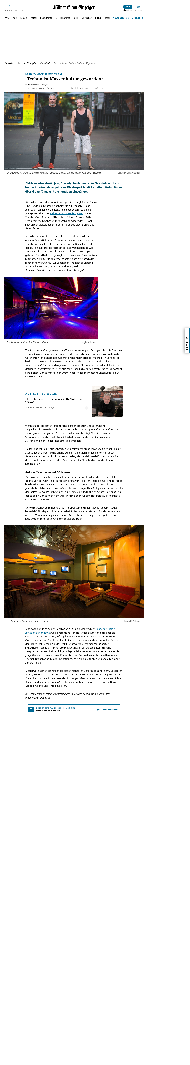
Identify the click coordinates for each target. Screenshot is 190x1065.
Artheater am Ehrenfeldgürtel (66, 213)
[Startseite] (74, 7)
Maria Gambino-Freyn (38, 84)
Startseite (8, 63)
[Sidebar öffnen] (7, 18)
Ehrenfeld (31, 63)
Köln (20, 63)
